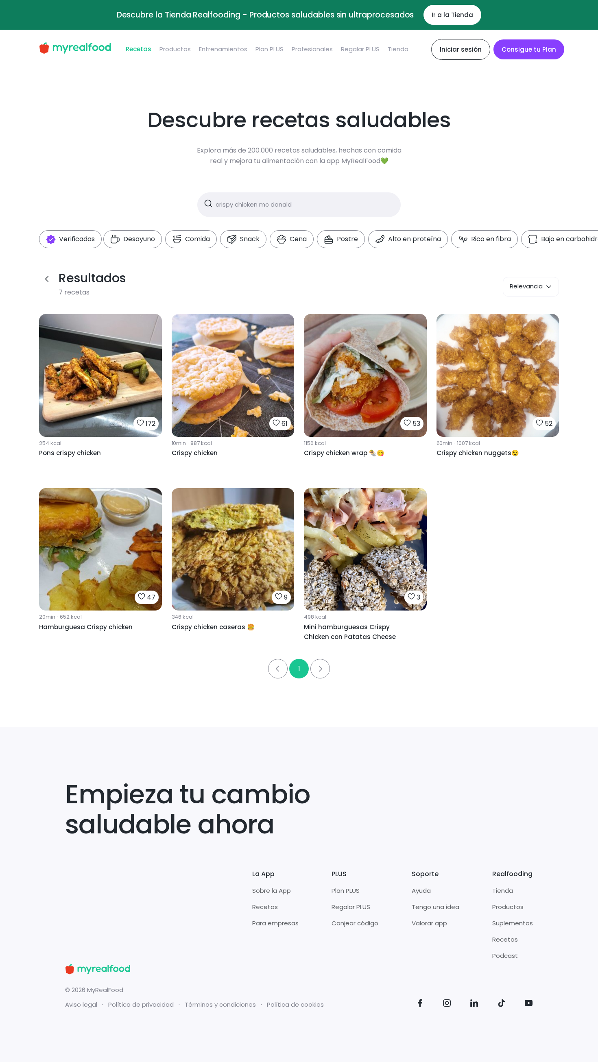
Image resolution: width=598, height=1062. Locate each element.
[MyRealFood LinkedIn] (474, 1004)
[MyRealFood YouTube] (529, 1004)
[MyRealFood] (75, 49)
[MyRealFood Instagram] (447, 1004)
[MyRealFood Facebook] (420, 1004)
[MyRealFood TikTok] (502, 1004)
